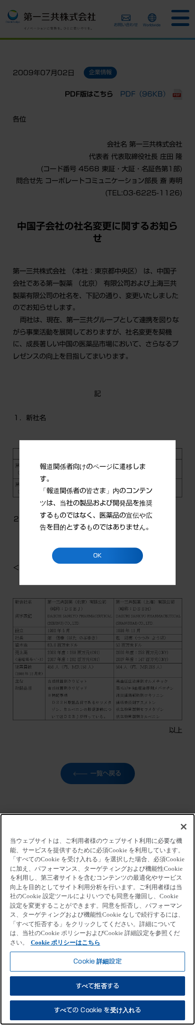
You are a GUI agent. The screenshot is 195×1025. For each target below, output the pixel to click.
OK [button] (97, 555)
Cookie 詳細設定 (97, 961)
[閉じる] (183, 826)
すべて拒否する (97, 986)
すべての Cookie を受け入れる (97, 1010)
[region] (97, 919)
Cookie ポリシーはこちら (65, 942)
